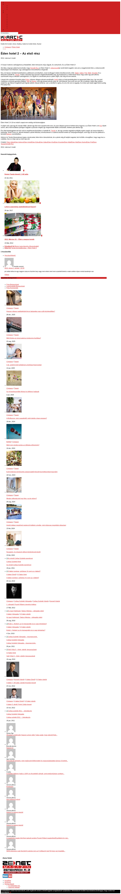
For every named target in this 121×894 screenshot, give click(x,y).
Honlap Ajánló (9, 884)
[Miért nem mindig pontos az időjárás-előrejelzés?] (14, 438)
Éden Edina (35, 142)
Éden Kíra (51, 142)
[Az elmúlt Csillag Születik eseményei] (19, 558)
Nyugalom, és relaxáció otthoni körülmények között (23, 552)
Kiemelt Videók (55, 601)
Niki (28, 81)
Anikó (56, 79)
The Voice (11, 24)
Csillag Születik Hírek (13, 561)
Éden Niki (74, 142)
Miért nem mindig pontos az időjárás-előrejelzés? (22, 445)
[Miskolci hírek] (7, 877)
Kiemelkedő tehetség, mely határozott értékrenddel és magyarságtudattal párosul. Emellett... (37, 761)
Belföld (10, 6)
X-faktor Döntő (11, 574)
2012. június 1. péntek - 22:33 (14, 268)
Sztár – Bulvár (9, 12)
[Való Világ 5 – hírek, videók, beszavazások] (21, 649)
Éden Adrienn (19, 142)
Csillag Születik (13, 19)
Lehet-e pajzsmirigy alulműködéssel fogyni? (20, 207)
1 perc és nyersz (13, 14)
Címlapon (8, 47)
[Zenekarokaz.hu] (17, 873)
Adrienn (9, 134)
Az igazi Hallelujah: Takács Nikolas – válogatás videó (24, 617)
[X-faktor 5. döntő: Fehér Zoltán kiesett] (14, 698)
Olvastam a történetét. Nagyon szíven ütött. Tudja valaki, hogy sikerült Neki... (31, 735)
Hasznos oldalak (14, 887)
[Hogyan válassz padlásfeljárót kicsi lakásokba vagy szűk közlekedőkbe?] (14, 305)
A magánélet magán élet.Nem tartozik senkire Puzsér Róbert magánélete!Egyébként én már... (37, 838)
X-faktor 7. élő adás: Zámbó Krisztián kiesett (21, 683)
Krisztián (95, 73)
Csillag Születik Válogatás (23, 601)
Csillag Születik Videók (40, 601)
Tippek (10, 9)
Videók (7, 11)
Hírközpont (8, 4)
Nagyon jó (9, 748)
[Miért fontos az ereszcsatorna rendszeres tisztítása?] (14, 332)
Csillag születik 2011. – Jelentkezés (18, 717)
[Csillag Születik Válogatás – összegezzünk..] (22, 637)
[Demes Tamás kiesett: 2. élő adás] (14, 170)
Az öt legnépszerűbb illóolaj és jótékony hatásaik (22, 391)
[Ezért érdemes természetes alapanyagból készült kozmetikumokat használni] (14, 465)
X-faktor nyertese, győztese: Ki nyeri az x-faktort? (22, 578)
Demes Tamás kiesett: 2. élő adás (16, 174)
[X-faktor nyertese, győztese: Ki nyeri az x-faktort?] (23, 571)
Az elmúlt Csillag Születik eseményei (18, 565)
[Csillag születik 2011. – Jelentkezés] (19, 711)
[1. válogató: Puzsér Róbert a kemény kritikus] (14, 598)
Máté (89, 73)
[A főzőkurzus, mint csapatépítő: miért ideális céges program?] (14, 412)
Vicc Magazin (9, 29)
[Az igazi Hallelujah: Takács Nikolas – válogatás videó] (25, 611)
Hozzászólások (10, 255)
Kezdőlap (8, 2)
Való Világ (11, 26)
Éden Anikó (27, 142)
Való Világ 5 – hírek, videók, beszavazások (20, 656)
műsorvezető (54, 68)
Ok (10, 892)
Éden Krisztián (59, 142)
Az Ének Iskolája (14, 16)
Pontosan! (9, 786)
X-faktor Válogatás (12, 614)
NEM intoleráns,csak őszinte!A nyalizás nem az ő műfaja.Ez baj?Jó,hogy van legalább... (35, 851)
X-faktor (11, 17)
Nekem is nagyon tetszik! (14, 812)
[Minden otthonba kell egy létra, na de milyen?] (14, 492)
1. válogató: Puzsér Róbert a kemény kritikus (21, 604)
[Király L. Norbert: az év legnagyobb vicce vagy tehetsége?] (26, 624)
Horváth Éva (34, 68)
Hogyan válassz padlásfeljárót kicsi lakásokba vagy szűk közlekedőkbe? (30, 311)
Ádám (77, 73)
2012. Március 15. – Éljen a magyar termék (19, 239)
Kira (100, 126)
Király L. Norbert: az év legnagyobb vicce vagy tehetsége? (25, 630)
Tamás (17, 74)
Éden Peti (89, 142)
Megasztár (11, 23)
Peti (85, 73)
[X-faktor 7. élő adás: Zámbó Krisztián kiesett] (12, 676)
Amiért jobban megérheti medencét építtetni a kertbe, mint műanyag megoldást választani (36, 525)
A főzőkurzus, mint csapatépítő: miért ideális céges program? (26, 418)
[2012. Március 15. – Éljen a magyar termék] (23, 235)
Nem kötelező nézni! (13, 799)
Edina (27, 79)
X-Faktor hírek (22, 574)
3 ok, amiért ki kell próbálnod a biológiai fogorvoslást (23, 365)
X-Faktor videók (25, 614)
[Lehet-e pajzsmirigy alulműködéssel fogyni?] (22, 203)
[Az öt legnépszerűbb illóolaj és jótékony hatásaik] (14, 385)
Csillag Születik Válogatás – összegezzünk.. (21, 643)
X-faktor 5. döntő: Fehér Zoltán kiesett (18, 704)
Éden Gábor (43, 142)
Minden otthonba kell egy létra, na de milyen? (21, 498)
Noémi (34, 81)
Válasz (7, 274)
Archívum (8, 882)
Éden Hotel (12, 21)
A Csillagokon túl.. (14, 886)
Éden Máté (67, 142)
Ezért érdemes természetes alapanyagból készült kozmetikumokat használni (31, 472)
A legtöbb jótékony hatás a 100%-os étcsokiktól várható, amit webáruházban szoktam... (35, 773)
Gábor (82, 73)
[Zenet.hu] (17, 868)
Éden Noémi (82, 142)
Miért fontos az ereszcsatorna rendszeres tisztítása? (23, 338)
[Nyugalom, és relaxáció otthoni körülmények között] (14, 545)
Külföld (10, 7)
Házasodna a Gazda (15, 28)
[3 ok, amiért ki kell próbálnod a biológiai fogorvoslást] (14, 358)
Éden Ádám (11, 142)
